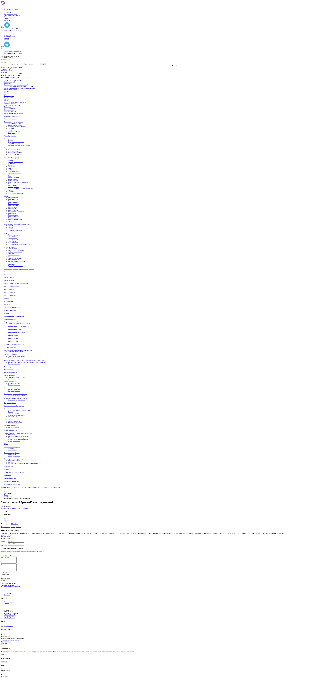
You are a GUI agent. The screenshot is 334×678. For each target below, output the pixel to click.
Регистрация (14, 9)
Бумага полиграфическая (11, 286)
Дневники (11, 253)
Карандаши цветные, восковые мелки (19, 145)
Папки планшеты (13, 199)
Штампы (6, 91)
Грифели (10, 140)
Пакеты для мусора (10, 425)
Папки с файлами (13, 210)
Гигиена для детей (9, 82)
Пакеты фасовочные (14, 456)
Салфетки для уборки (14, 413)
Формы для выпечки (14, 441)
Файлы (10, 221)
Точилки (10, 228)
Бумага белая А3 (9, 272)
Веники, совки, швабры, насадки (14, 406)
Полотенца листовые (14, 383)
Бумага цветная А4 (9, 295)
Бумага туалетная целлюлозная (17, 379)
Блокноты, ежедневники (15, 125)
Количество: (8, 519)
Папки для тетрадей (13, 259)
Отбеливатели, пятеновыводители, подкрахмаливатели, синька (26, 362)
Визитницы (11, 163)
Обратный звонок (16, 30)
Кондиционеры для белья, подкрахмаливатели (18, 350)
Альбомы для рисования (15, 252)
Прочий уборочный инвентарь (13, 430)
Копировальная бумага (14, 131)
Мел (9, 256)
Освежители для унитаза (15, 422)
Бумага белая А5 (9, 277)
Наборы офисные (13, 179)
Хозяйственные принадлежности (14, 472)
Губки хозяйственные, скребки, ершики (19, 410)
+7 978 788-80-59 (6, 58)
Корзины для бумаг (13, 171)
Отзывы (6, 18)
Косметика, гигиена (10, 103)
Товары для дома (9, 110)
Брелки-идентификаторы (15, 162)
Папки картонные (13, 197)
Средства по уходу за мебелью (13, 341)
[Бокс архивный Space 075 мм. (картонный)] (14, 508)
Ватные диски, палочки (11, 116)
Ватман (6, 298)
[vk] (1, 27)
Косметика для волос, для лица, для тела (16, 398)
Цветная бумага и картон (15, 266)
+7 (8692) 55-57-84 (9, 618)
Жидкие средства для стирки (16, 356)
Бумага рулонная (9, 289)
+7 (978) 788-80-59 (9, 615)
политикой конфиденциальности (34, 551)
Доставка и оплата (9, 17)
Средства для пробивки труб (12, 335)
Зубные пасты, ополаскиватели (17, 395)
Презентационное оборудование (13, 113)
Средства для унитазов (11, 338)
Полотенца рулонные (14, 385)
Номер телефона (5, 636)
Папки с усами (12, 208)
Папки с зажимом (13, 202)
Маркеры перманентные (15, 152)
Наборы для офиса (13, 177)
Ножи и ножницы (13, 180)
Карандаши (7, 139)
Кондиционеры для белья (15, 351)
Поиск (43, 64)
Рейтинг (3, 554)
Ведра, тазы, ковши (10, 403)
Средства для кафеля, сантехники (14, 316)
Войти (8, 9)
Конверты (11, 129)
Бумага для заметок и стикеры (17, 126)
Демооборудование (10, 136)
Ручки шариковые (13, 242)
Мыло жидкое (8, 367)
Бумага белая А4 (9, 274)
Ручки (6, 233)
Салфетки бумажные (14, 391)
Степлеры (11, 191)
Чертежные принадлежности (16, 230)
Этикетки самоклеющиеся (12, 307)
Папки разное (12, 201)
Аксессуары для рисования (16, 250)
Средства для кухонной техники (13, 322)
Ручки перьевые (12, 238)
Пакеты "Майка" (13, 454)
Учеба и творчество (10, 247)
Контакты (7, 20)
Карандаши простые (14, 143)
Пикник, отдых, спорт (10, 111)
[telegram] (7, 27)
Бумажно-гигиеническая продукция (15, 102)
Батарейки (11, 448)
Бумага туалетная (9, 375)
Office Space (14, 524)
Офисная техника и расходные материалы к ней (18, 86)
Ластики (10, 225)
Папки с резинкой (13, 207)
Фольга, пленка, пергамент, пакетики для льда (18, 433)
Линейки (10, 227)
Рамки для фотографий (14, 185)
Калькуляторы (12, 166)
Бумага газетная (9, 280)
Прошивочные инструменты (16, 183)
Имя (2, 635)
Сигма (6, 492)
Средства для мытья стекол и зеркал (14, 332)
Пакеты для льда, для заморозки (17, 438)
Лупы (9, 176)
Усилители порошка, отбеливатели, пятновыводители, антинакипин (24, 360)
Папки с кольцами (13, 204)
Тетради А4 (11, 133)
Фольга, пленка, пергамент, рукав (18, 439)
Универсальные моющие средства (14, 344)
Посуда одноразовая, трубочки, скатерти (16, 459)
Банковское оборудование (15, 158)
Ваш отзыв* (4, 545)
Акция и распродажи (10, 14)
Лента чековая (8, 301)
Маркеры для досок (13, 151)
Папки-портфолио (13, 216)
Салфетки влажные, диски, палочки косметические (19, 88)
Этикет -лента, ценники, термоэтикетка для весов (19, 269)
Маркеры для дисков (14, 149)
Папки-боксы (12, 213)
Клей (9, 168)
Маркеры (7, 148)
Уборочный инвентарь (11, 89)
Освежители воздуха (14, 421)
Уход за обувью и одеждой (12, 105)
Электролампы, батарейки (12, 447)
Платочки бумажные (14, 389)
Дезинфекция (8, 83)
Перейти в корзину (6, 70)
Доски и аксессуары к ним (12, 484)
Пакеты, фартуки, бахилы (11, 453)
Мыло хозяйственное (10, 372)
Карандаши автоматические (16, 142)
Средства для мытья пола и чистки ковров (16, 326)
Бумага (6, 94)
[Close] (1, 633)
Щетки (6, 444)
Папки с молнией (13, 205)
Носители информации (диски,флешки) (16, 85)
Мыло (6, 100)
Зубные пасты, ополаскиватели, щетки (15, 394)
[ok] (3, 27)
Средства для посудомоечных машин (19, 323)
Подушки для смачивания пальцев (18, 182)
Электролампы (12, 450)
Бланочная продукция (14, 123)
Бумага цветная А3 (9, 292)
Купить (7, 521)
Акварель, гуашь (13, 248)
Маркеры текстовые (14, 154)
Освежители (8, 419)
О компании (7, 12)
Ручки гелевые (12, 236)
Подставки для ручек (14, 235)
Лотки (9, 174)
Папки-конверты (13, 215)
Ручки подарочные (13, 239)
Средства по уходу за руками (16, 400)
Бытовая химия (8, 97)
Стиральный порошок (14, 357)
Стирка (6, 99)
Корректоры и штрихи (14, 173)
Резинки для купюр (13, 187)
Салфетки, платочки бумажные (13, 388)
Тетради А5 (11, 263)
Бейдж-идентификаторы (11, 481)
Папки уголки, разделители (16, 211)
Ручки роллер (12, 241)
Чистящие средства (10, 347)
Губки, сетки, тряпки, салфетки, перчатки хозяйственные (21, 409)
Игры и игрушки (9, 96)
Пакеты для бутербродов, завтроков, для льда (21, 436)
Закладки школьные (13, 255)
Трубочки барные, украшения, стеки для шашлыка (23, 463)
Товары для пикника (10, 478)
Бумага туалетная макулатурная (17, 377)
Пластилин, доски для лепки (16, 261)
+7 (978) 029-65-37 (9, 616)
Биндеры (10, 160)
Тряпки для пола (12, 416)
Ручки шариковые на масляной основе (19, 244)
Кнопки (10, 169)
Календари (11, 128)
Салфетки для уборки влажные (17, 415)
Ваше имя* (4, 541)
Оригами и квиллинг (10, 310)
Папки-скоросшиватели (15, 219)
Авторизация (17, 53)
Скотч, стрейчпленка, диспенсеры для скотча (21, 188)
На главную (4, 676)
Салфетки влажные (10, 119)
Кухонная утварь (9, 466)
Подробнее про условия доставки (11, 527)
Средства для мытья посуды (12, 329)
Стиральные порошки (10, 354)
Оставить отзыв (5, 536)
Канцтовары (8, 93)
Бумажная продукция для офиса (13, 122)
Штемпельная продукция (15, 193)
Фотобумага (7, 304)
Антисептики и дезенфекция (12, 80)
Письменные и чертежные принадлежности (17, 224)
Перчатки (10, 412)
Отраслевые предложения (12, 15)
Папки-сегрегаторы (13, 218)
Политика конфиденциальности (10, 586)
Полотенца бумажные (10, 381)
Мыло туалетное (9, 369)
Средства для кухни (10, 319)
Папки (6, 196)
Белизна (6, 313)
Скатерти (10, 462)
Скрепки (10, 190)
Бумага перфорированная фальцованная (16, 283)
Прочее (6, 469)
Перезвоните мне (5, 641)
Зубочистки (11, 434)
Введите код (5, 574)
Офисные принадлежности (12, 157)
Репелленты (7, 475)
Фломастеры (11, 264)
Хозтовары (7, 107)
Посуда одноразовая (10, 108)
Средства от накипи (14, 364)
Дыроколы (11, 165)
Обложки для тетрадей (14, 258)
